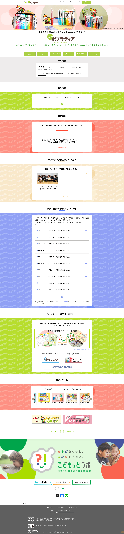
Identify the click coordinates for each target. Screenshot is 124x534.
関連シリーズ (94, 54)
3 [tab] (63, 48)
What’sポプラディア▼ (44, 2)
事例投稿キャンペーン (86, 2)
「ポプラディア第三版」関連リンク (81, 54)
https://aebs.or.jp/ (49, 520)
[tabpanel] (62, 26)
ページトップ (122, 532)
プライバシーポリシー (73, 507)
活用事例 (42, 54)
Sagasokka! (65, 301)
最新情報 (30, 54)
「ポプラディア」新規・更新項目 (68, 54)
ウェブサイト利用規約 (60, 507)
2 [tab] (61, 48)
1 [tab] (59, 48)
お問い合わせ (69, 431)
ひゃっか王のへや (78, 2)
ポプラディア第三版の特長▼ (53, 2)
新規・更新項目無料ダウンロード (70, 2)
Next (91, 399)
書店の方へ (54, 431)
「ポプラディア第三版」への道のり (56, 54)
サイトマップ (49, 507)
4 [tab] (65, 48)
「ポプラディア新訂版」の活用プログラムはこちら (81, 349)
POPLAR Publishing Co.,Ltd (52, 531)
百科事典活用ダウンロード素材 (61, 2)
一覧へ (62, 104)
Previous (33, 399)
